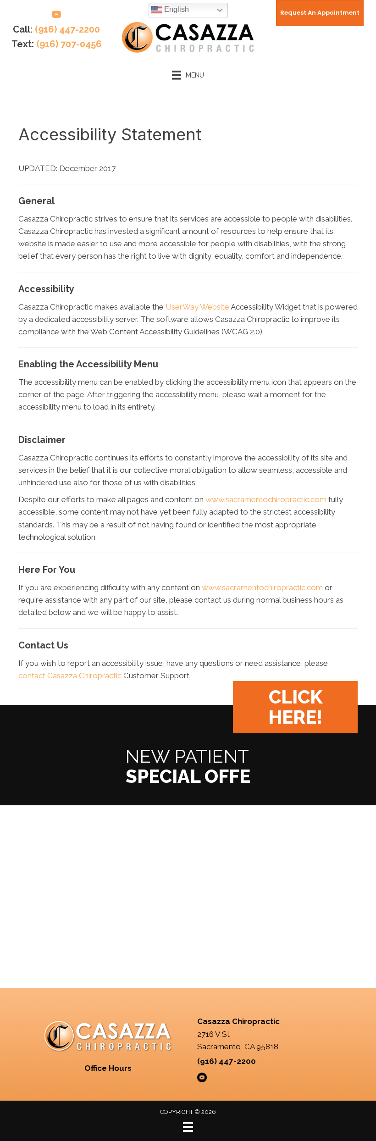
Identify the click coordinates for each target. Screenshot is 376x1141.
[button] (295, 707)
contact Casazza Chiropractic (70, 675)
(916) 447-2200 (67, 29)
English (175, 9)
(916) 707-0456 (69, 44)
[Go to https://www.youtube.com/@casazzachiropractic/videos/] (56, 16)
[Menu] (188, 1126)
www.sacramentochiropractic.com (265, 499)
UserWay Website (197, 306)
